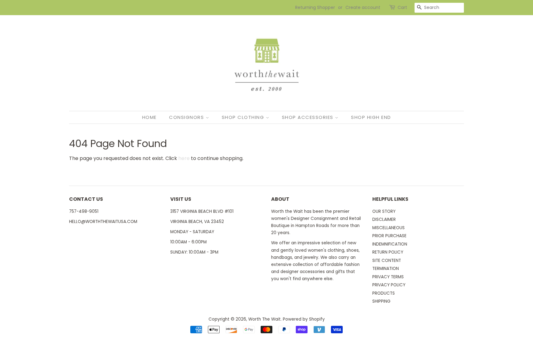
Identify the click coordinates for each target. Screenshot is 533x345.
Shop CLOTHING (244, 117)
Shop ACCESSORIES (308, 117)
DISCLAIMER (384, 219)
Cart (402, 7)
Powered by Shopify (304, 319)
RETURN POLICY (387, 252)
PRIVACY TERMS (388, 277)
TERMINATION (385, 268)
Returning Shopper (315, 7)
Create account (362, 7)
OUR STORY (383, 211)
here (184, 158)
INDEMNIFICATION (389, 244)
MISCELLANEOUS (388, 228)
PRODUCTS (383, 293)
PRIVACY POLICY (388, 285)
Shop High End (371, 117)
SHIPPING (381, 301)
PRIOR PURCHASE (389, 236)
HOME (149, 117)
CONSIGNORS (187, 117)
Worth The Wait (264, 319)
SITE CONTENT (386, 260)
